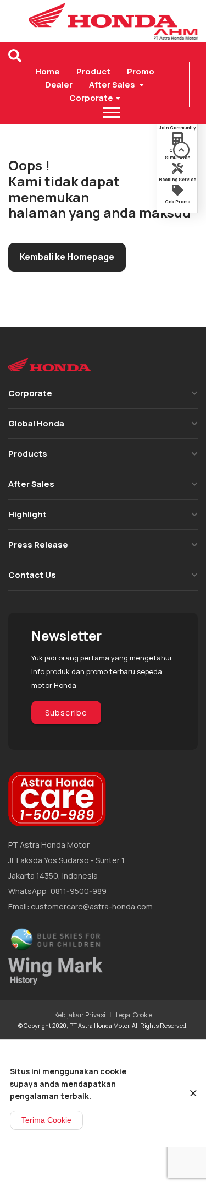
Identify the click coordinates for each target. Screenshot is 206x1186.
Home (47, 71)
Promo (140, 71)
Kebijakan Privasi (79, 1015)
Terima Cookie (46, 1119)
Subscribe (66, 712)
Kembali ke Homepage (67, 257)
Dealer (59, 84)
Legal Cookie (134, 1015)
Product (93, 71)
